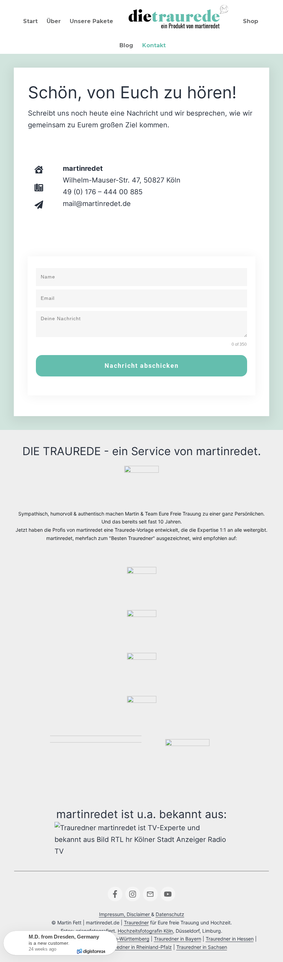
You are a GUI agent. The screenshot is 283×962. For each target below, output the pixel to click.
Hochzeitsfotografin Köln (145, 931)
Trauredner (136, 922)
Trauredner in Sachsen (201, 947)
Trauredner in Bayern (177, 939)
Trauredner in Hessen (230, 939)
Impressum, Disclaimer (125, 914)
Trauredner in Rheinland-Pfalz (138, 947)
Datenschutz (170, 914)
